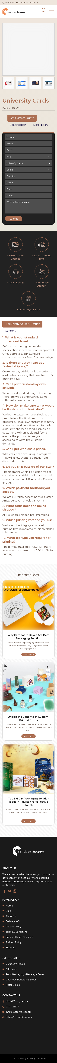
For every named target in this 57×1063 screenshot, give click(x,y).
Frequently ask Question (19, 937)
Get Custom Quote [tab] (22, 118)
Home (9, 905)
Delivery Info (13, 921)
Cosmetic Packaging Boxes (21, 979)
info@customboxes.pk (18, 1011)
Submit (14, 218)
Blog (8, 910)
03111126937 (12, 1006)
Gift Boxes (11, 969)
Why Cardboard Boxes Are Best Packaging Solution (28, 637)
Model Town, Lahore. (17, 1001)
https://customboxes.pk (19, 1017)
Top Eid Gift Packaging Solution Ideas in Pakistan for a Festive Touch (28, 802)
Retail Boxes (13, 984)
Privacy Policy (13, 926)
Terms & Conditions (16, 931)
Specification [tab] (18, 124)
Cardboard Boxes (15, 964)
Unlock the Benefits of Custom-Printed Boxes (28, 718)
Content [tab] (10, 330)
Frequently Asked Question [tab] (22, 323)
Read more (29, 654)
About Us (11, 916)
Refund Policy (13, 942)
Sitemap (10, 947)
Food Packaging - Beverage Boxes (25, 974)
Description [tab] (40, 124)
